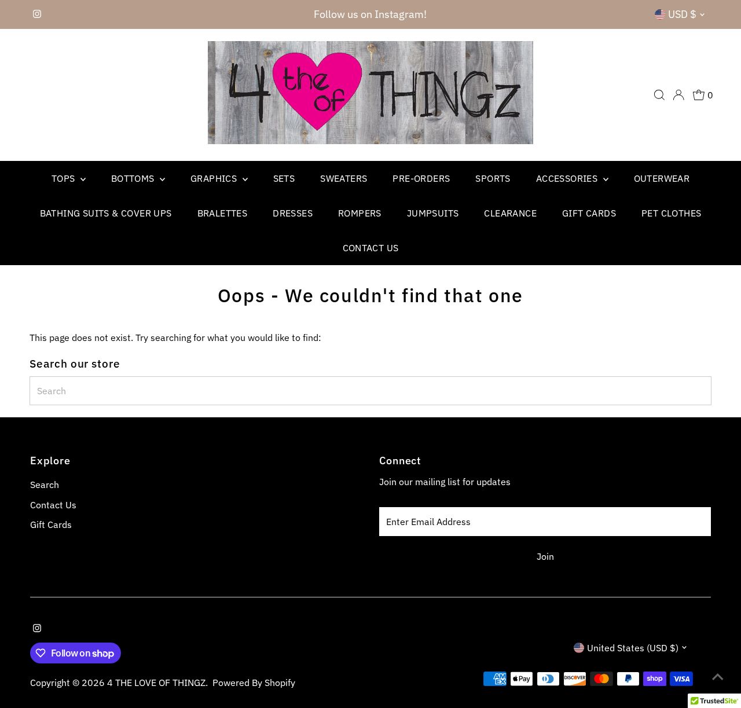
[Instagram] (37, 14)
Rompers (359, 213)
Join (545, 556)
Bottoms (134, 178)
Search (44, 484)
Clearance (510, 213)
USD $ (682, 14)
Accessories (568, 178)
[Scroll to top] (717, 676)
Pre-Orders (421, 178)
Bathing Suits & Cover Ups (106, 213)
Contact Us (371, 248)
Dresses (293, 213)
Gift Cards (589, 213)
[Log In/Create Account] (678, 95)
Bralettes (222, 213)
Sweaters (343, 178)
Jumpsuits (433, 213)
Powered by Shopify (253, 682)
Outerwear (662, 178)
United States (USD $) (632, 648)
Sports (492, 178)
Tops (65, 178)
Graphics (215, 178)
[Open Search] (659, 95)
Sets (284, 178)
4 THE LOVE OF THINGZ (156, 682)
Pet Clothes (671, 213)
